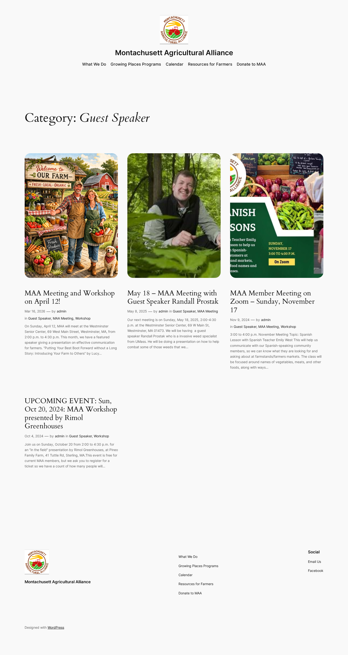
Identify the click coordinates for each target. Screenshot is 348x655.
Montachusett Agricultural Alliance (174, 52)
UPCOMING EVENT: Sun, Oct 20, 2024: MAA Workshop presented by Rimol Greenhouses (71, 414)
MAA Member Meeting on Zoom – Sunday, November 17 (272, 302)
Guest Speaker (39, 318)
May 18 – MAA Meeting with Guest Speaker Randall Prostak (173, 297)
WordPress (56, 627)
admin (61, 311)
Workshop (83, 318)
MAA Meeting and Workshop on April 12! (70, 297)
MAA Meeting (63, 318)
